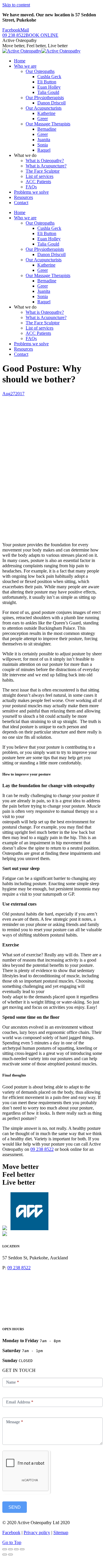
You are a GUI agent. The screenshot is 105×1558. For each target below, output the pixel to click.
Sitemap (60, 1532)
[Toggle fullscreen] (16, 1549)
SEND (14, 1507)
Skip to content (16, 4)
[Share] (10, 1549)
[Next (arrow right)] (10, 1554)
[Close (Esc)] (4, 1549)
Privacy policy (37, 1532)
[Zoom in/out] (22, 1549)
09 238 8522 (42, 1149)
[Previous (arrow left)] (4, 1554)
